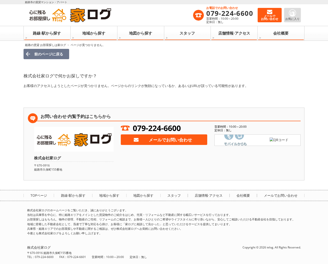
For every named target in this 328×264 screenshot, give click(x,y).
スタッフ (187, 33)
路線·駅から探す (47, 33)
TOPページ (38, 195)
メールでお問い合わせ (170, 140)
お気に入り (292, 19)
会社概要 (281, 33)
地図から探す (140, 33)
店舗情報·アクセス (234, 33)
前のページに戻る (48, 54)
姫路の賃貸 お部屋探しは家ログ (45, 45)
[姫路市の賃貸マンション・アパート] (110, 15)
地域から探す (93, 33)
